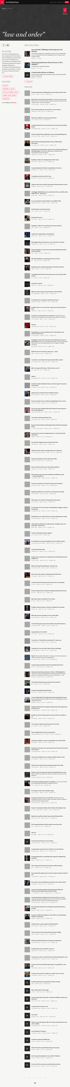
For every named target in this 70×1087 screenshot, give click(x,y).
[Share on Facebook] (3, 45)
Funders (45, 1077)
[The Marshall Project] (12, 2)
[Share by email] (8, 45)
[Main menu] (2, 2)
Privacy (34, 1077)
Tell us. (15, 102)
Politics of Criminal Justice (10, 92)
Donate (66, 2)
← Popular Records (7, 76)
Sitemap (39, 1077)
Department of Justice (8, 88)
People (29, 1077)
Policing (5, 85)
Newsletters (61, 2)
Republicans (6, 98)
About (55, 2)
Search (51, 2)
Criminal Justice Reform (9, 95)
